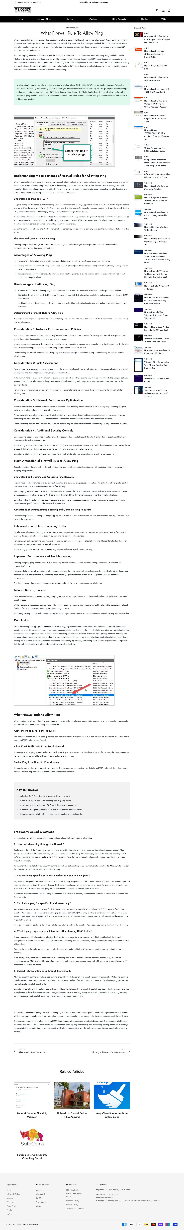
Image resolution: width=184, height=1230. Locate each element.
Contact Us (40, 1194)
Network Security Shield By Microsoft (32, 1115)
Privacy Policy (72, 1204)
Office (146, 33)
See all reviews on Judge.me (29, 2)
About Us (40, 1190)
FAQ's (163, 19)
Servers (69, 19)
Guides (144, 19)
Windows (93, 19)
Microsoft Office (44, 19)
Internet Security (72, 28)
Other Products (119, 19)
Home (20, 19)
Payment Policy (72, 1200)
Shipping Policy (72, 1190)
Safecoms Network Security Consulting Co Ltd (32, 1156)
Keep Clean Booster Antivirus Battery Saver (112, 1115)
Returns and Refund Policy (74, 1195)
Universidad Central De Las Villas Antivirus (72, 1115)
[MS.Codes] (22, 10)
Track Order (41, 1202)
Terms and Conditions (75, 1208)
